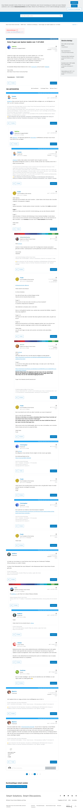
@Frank (20, 243)
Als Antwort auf (20, 134)
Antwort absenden (50, 768)
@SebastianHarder (19, 285)
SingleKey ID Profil (62, 800)
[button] (74, 2)
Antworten (53, 83)
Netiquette (59, 805)
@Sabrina (9, 101)
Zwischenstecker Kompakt (28, 726)
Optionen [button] (74, 24)
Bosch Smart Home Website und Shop (17, 800)
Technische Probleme (66, 52)
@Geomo (15, 137)
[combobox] (41, 15)
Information (33, 137)
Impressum (33, 805)
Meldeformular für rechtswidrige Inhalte (16, 786)
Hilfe (69, 800)
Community (34, 66)
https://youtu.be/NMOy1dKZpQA (23, 458)
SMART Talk (23, 24)
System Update (20, 77)
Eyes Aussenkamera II (65, 50)
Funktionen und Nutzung (32, 24)
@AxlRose (13, 594)
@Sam (32, 623)
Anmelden (74, 800)
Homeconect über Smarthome (67, 56)
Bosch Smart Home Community (12, 24)
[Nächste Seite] (40, 774)
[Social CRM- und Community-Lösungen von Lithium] (69, 806)
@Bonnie (27, 285)
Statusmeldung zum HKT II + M (67, 71)
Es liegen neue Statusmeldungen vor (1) (15, 32)
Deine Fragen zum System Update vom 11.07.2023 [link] (49, 24)
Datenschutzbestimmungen (51, 805)
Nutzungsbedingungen (40, 805)
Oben (75, 806)
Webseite (47, 66)
